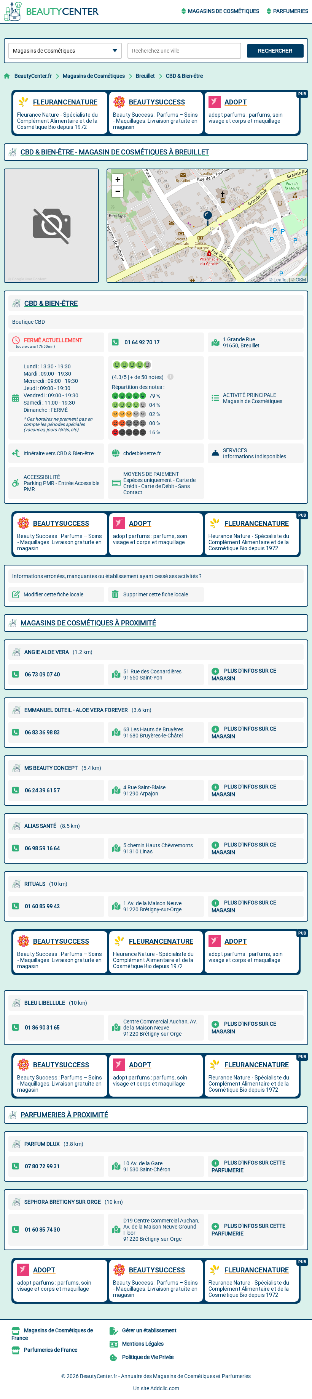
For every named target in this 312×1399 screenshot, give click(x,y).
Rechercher (275, 51)
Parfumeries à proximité (64, 1115)
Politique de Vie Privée (148, 1357)
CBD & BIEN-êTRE (51, 303)
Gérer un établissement (149, 1330)
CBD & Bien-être (184, 76)
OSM (301, 279)
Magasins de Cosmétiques (223, 11)
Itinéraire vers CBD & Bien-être (59, 453)
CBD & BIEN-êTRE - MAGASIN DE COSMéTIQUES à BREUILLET (115, 152)
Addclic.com (164, 1388)
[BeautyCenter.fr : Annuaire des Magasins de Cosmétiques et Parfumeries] (51, 11)
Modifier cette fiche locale (53, 594)
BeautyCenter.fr (33, 76)
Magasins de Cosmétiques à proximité (88, 623)
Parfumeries (290, 11)
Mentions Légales (143, 1344)
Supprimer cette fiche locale (155, 594)
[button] (207, 218)
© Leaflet (278, 279)
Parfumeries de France (50, 1350)
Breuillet (145, 76)
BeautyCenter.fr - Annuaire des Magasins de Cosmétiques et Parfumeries (165, 1376)
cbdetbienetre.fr (142, 453)
